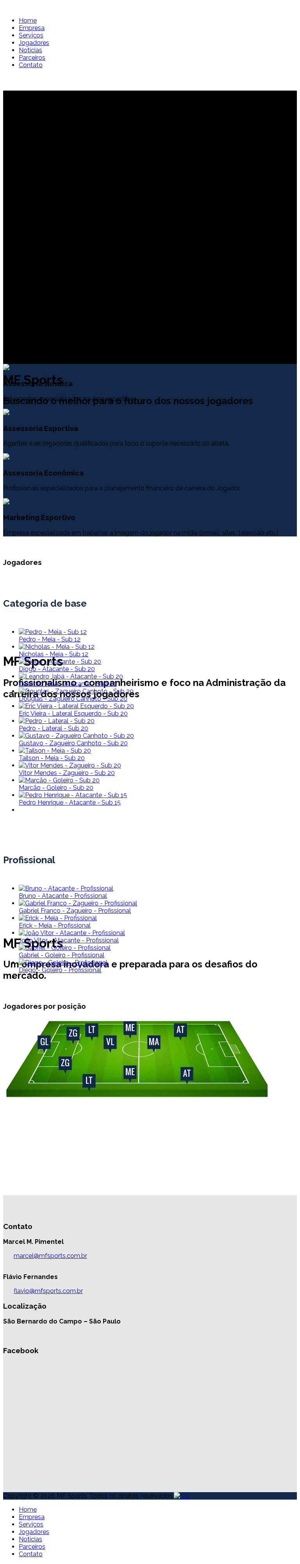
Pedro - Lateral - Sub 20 (53, 728)
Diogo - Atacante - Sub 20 (57, 669)
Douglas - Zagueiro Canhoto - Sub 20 (73, 698)
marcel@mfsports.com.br (50, 1255)
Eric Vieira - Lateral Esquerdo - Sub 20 (73, 713)
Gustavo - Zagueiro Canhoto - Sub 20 (73, 743)
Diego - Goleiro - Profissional (60, 970)
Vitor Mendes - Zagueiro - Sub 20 (67, 773)
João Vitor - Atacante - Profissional (69, 940)
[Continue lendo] (53, 632)
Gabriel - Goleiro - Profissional (61, 955)
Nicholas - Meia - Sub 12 (53, 654)
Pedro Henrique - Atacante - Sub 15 (70, 802)
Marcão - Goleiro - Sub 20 (56, 787)
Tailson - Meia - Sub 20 (52, 758)
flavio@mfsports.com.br (48, 1291)
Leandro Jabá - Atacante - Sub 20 (68, 684)
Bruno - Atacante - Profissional (63, 896)
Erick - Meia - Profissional (55, 925)
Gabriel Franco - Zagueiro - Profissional (75, 910)
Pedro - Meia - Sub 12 (49, 639)
